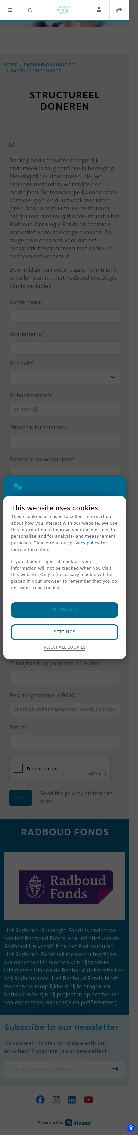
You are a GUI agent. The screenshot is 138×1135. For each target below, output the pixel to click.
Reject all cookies (64, 647)
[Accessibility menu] (131, 1128)
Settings (64, 632)
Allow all (64, 610)
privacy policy (84, 543)
